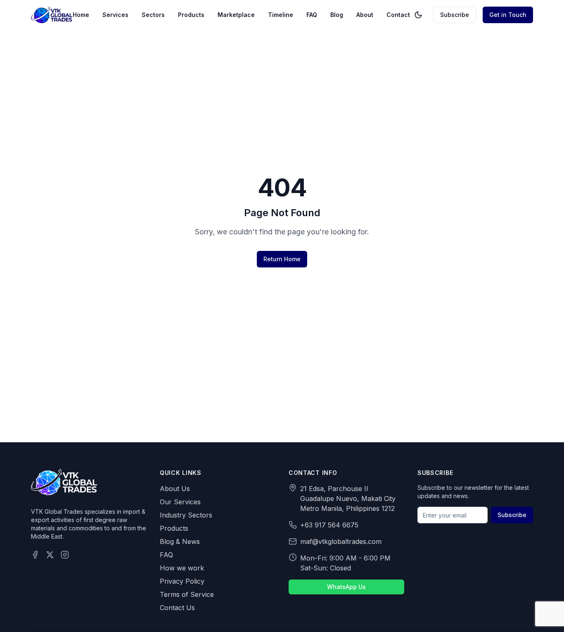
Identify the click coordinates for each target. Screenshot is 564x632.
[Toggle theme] (418, 15)
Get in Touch (507, 14)
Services (115, 14)
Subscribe (454, 14)
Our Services (180, 502)
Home (81, 14)
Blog (336, 14)
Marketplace (236, 14)
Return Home (282, 258)
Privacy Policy (182, 581)
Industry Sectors (186, 515)
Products (191, 14)
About (364, 14)
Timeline (280, 14)
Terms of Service (187, 594)
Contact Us (177, 607)
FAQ (311, 14)
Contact (398, 14)
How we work (182, 568)
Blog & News (180, 541)
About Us (175, 488)
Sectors (153, 14)
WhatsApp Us (346, 586)
